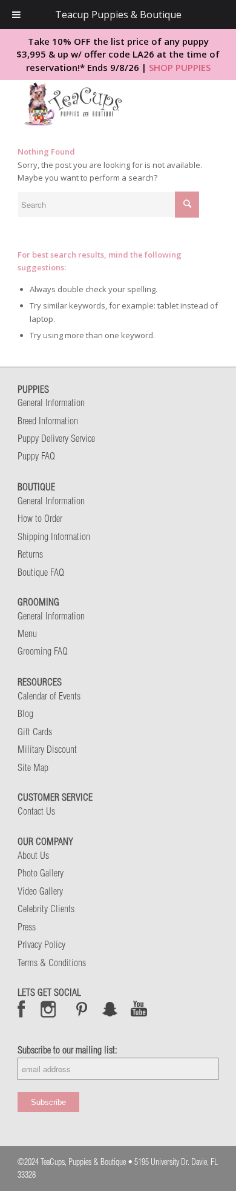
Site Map (33, 767)
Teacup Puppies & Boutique (118, 14)
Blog (25, 713)
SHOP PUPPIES (180, 67)
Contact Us (36, 811)
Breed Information (48, 421)
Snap (110, 1008)
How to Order (40, 518)
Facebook (21, 1008)
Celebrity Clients (46, 908)
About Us (33, 855)
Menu (27, 633)
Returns (30, 554)
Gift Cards (35, 732)
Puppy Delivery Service (56, 438)
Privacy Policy (41, 944)
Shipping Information (54, 536)
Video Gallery (40, 891)
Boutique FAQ (41, 572)
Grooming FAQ (43, 651)
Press (27, 927)
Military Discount (47, 749)
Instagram (49, 1008)
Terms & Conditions (52, 962)
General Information (51, 402)
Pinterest (81, 1008)
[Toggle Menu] (16, 14)
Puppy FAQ (36, 456)
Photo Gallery (41, 873)
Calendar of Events (49, 696)
